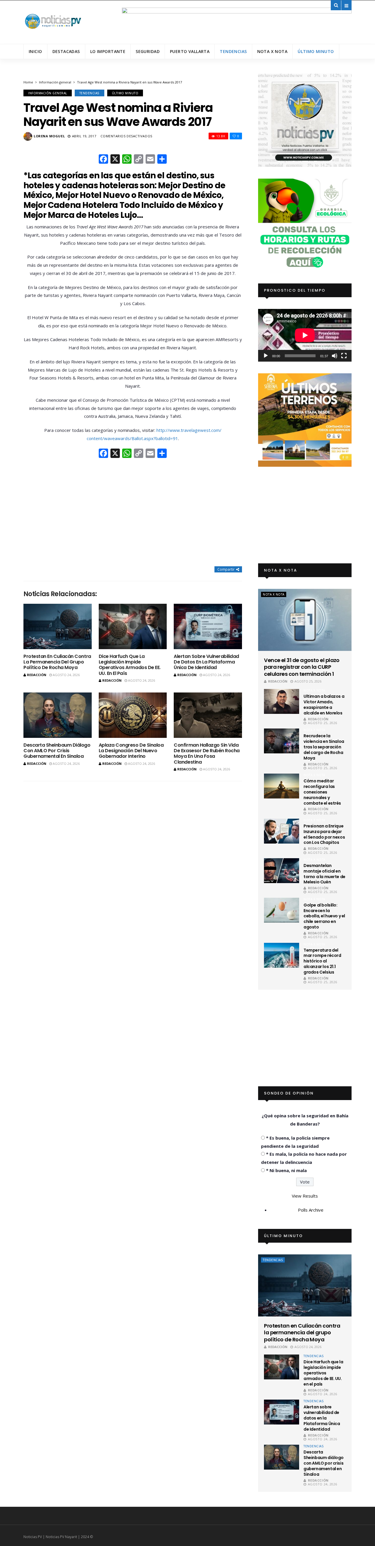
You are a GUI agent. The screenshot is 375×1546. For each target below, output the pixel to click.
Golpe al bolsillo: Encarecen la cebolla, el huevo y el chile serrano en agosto (324, 916)
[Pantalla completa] (344, 356)
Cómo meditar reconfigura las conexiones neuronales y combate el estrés (322, 792)
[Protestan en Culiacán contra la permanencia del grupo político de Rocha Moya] (57, 626)
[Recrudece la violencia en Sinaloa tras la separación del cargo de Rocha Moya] (281, 740)
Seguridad (148, 51)
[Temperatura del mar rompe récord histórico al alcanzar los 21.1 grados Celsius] (281, 955)
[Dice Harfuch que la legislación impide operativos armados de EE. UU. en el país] (133, 626)
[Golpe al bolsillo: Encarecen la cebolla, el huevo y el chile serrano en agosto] (281, 910)
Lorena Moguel (49, 136)
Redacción (36, 675)
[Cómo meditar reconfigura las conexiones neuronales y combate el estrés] (281, 786)
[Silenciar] (335, 356)
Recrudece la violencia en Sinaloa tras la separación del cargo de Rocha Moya (324, 747)
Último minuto (316, 51)
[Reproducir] (266, 356)
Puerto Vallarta (189, 51)
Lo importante (107, 51)
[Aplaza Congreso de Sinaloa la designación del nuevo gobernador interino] (133, 715)
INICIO (35, 51)
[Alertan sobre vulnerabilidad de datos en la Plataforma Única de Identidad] (208, 626)
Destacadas (66, 51)
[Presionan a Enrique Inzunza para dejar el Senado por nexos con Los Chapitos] (281, 831)
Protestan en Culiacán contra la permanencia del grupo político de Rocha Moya (57, 662)
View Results (305, 1196)
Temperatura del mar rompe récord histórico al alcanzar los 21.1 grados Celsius (322, 961)
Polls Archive (310, 1210)
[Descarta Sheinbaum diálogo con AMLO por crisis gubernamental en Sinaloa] (57, 715)
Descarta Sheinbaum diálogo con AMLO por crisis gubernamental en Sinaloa (57, 751)
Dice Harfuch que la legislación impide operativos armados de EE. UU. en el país (130, 665)
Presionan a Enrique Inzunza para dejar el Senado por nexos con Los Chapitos (324, 834)
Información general (55, 82)
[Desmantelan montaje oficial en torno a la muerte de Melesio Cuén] (281, 870)
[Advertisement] (132, 513)
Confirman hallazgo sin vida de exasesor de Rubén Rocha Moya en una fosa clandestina (207, 753)
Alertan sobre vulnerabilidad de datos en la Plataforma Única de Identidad (206, 662)
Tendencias (233, 51)
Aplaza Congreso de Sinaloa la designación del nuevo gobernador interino (131, 751)
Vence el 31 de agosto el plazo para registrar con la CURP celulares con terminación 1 (302, 667)
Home (28, 82)
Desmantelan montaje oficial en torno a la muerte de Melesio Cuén (324, 874)
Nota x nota (272, 51)
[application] (305, 335)
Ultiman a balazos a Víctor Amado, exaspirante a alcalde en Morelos (324, 704)
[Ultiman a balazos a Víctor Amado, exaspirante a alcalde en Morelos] (281, 701)
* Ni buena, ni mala (286, 1170)
